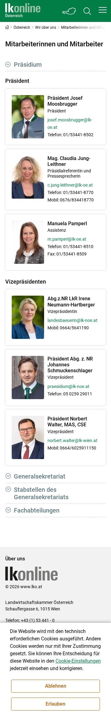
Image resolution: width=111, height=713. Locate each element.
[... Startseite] (22, 11)
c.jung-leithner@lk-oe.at (70, 185)
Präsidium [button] (28, 64)
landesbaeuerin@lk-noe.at (72, 320)
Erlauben (55, 704)
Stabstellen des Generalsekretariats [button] (41, 493)
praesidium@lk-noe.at (68, 386)
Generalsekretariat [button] (39, 476)
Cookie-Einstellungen (78, 661)
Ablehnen (55, 686)
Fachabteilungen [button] (37, 510)
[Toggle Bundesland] (69, 11)
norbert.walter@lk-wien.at (72, 440)
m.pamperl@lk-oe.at (66, 239)
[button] (103, 10)
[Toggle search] (87, 11)
